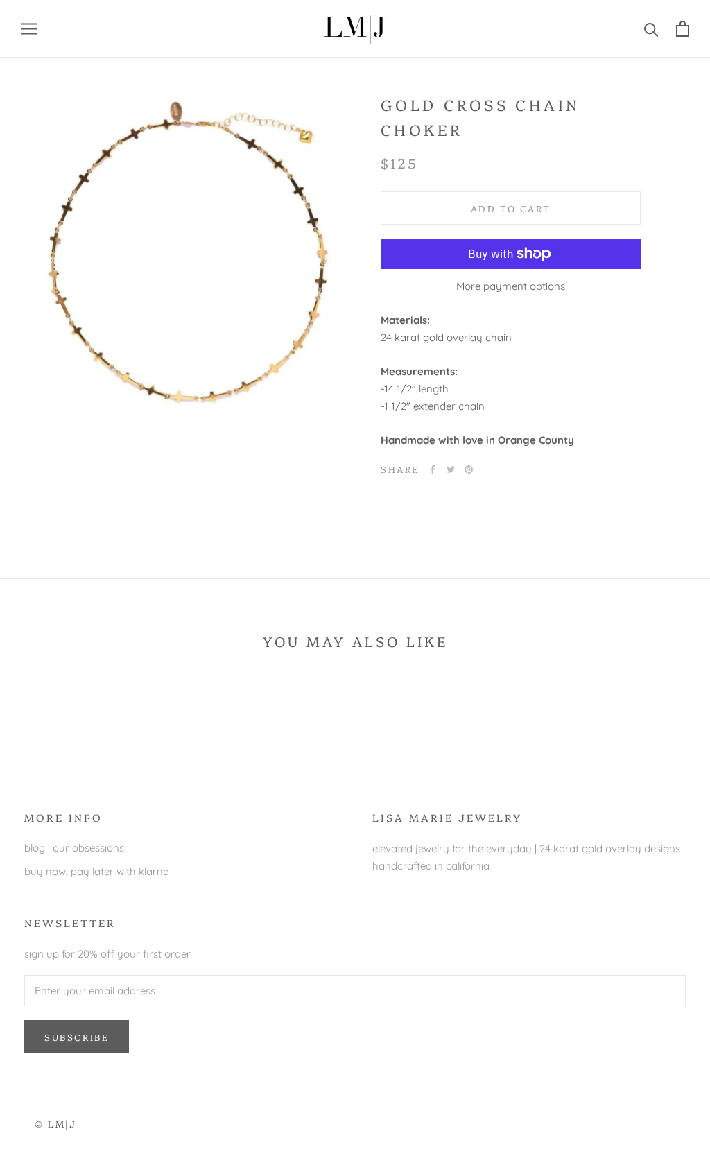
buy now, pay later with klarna (96, 871)
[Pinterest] (469, 469)
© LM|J (56, 1123)
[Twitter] (451, 469)
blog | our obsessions (74, 847)
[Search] (651, 28)
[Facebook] (432, 469)
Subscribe (76, 1036)
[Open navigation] (29, 28)
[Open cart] (682, 29)
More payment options (510, 286)
